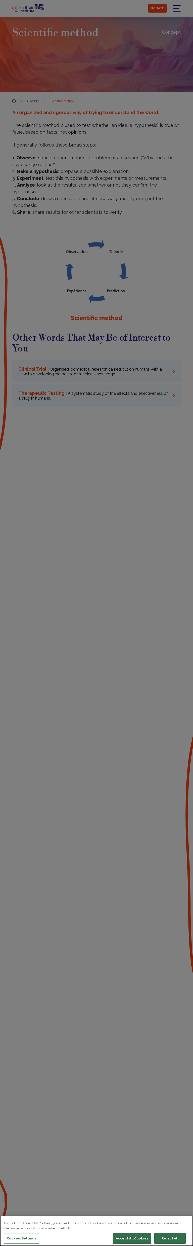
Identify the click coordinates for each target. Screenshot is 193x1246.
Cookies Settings (21, 1238)
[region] (96, 1231)
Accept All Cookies (132, 1238)
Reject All (170, 1238)
